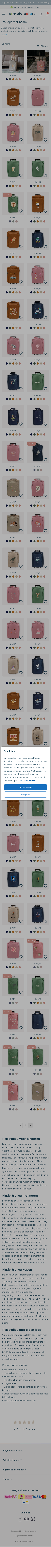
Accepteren (25, 787)
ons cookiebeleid (28, 780)
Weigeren (25, 794)
